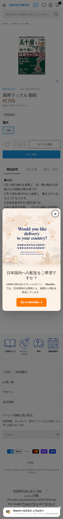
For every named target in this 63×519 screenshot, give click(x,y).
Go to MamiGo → (31, 302)
